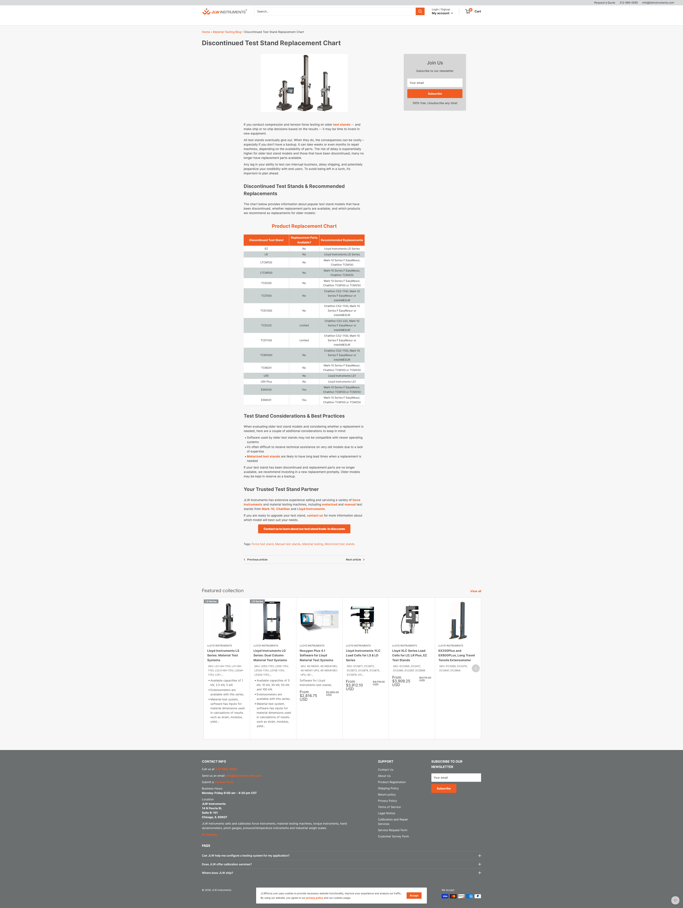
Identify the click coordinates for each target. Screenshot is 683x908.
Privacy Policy (387, 800)
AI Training (209, 834)
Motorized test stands (263, 456)
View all (476, 591)
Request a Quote (604, 2)
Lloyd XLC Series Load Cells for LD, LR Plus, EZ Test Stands (409, 655)
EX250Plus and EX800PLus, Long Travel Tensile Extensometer (456, 655)
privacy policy (314, 897)
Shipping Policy (388, 788)
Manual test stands (288, 544)
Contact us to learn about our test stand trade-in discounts (304, 529)
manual (350, 504)
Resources (303, 21)
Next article (353, 559)
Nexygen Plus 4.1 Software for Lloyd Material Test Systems (316, 655)
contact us (315, 515)
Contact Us (346, 21)
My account (441, 13)
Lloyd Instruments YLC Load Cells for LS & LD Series (363, 655)
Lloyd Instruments (311, 509)
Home (206, 32)
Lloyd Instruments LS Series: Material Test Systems (223, 655)
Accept (414, 895)
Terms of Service (389, 807)
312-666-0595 (629, 2)
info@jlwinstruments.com (658, 2)
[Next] (476, 668)
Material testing (312, 544)
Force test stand (263, 544)
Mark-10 (268, 509)
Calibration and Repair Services (264, 21)
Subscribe (435, 93)
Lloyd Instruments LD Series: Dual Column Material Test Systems (270, 655)
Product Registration (392, 782)
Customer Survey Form (393, 836)
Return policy (387, 794)
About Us (326, 21)
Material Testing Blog (227, 32)
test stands (341, 124)
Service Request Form (392, 830)
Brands (228, 21)
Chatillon (283, 509)
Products (208, 21)
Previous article (257, 559)
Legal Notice (386, 813)
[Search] (420, 11)
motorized (329, 504)
